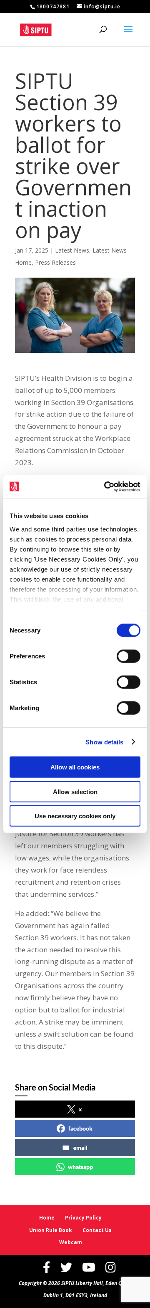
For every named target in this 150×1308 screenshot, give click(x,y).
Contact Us (97, 1230)
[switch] (128, 656)
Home (47, 1217)
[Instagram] (110, 1267)
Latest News (72, 250)
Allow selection (75, 791)
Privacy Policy (83, 1217)
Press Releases (55, 262)
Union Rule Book (50, 1230)
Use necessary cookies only (75, 816)
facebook (80, 1128)
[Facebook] (46, 1267)
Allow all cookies (75, 767)
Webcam (70, 1242)
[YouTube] (88, 1267)
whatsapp (80, 1166)
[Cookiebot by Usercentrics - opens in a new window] (105, 486)
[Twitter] (66, 1267)
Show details (104, 741)
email (80, 1147)
